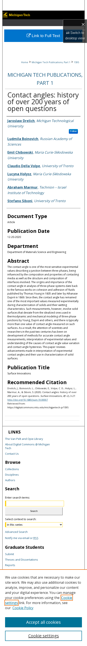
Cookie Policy (22, 608)
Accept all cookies (43, 622)
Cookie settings (43, 636)
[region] (43, 607)
